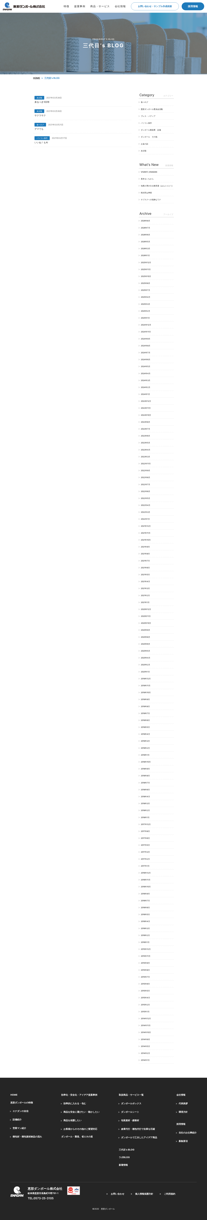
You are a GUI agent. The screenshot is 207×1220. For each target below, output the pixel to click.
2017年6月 (145, 838)
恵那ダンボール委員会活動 (152, 109)
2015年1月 (145, 1011)
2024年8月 (145, 346)
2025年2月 (145, 311)
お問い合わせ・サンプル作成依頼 (155, 6)
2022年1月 (145, 519)
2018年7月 (145, 783)
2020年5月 (145, 651)
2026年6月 (145, 235)
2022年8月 (145, 477)
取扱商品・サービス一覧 (131, 1094)
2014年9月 (145, 1039)
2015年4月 (145, 997)
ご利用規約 (169, 1193)
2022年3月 (145, 512)
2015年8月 (145, 970)
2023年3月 (145, 457)
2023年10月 (146, 415)
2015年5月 (145, 991)
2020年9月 (145, 630)
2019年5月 (145, 727)
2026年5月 (145, 241)
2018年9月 (145, 769)
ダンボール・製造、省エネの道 (77, 1136)
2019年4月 (145, 734)
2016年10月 (146, 886)
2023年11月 (146, 408)
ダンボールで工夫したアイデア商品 (139, 1137)
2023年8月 (145, 422)
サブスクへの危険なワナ (151, 199)
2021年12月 (146, 526)
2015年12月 (146, 949)
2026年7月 (145, 228)
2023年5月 (145, 443)
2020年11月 (146, 616)
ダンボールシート (130, 1111)
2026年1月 (145, 255)
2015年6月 (145, 984)
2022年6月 (145, 491)
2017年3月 (145, 852)
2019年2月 (145, 748)
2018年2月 (145, 810)
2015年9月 (145, 963)
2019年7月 (145, 713)
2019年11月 (145, 685)
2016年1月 (145, 942)
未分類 (39, 98)
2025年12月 (146, 262)
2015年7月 (145, 977)
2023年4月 (145, 450)
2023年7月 (145, 429)
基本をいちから (147, 179)
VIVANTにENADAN (149, 172)
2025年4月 (145, 297)
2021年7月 (145, 561)
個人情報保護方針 (144, 1193)
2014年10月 (146, 1032)
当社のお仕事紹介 (188, 1132)
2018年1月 (145, 817)
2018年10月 (146, 762)
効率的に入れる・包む (75, 1103)
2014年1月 (145, 1060)
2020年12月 (146, 609)
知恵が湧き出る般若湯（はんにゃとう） (157, 186)
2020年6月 (145, 644)
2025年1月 (145, 318)
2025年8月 (145, 283)
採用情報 (193, 6)
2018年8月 (145, 776)
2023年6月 (145, 436)
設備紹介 (17, 1119)
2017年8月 (145, 831)
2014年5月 (145, 1046)
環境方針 (183, 1111)
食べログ (40, 125)
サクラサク (40, 115)
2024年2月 (145, 387)
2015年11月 (145, 956)
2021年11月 (145, 533)
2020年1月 (145, 672)
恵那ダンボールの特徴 (21, 1102)
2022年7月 (145, 484)
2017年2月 (145, 859)
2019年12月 (146, 678)
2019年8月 (145, 706)
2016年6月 (145, 907)
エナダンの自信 (20, 1111)
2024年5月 (145, 366)
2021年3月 (145, 588)
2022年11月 (146, 463)
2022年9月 (145, 470)
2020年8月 (145, 637)
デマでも (39, 128)
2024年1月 (145, 394)
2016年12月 (146, 873)
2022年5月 (145, 498)
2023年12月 (146, 401)
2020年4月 (145, 658)
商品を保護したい (73, 1120)
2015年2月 (145, 1005)
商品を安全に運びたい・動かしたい (82, 1111)
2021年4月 (145, 581)
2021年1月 (145, 602)
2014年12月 (146, 1018)
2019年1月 (145, 755)
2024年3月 (145, 380)
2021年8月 (145, 554)
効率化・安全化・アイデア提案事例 (79, 1094)
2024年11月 (146, 332)
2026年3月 (145, 248)
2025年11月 (146, 269)
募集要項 (183, 1141)
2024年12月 (146, 325)
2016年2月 (145, 935)
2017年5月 (145, 845)
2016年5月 (145, 914)
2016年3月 (145, 928)
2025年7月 (145, 290)
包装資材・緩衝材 (130, 1120)
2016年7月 (145, 900)
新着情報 (123, 1164)
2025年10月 (146, 276)
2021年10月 (146, 540)
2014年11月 (146, 1025)
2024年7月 (145, 352)
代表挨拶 (183, 1103)
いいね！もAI (41, 142)
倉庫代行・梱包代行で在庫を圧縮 (138, 1128)
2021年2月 (145, 595)
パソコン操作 (42, 138)
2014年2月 (145, 1053)
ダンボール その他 (149, 137)
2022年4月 (145, 505)
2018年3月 (145, 803)
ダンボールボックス (131, 1103)
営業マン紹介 (19, 1128)
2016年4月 (145, 921)
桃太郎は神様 (146, 193)
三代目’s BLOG (126, 1149)
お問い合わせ (117, 1193)
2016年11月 (145, 880)
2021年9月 (145, 547)
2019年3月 (145, 741)
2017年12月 (146, 824)
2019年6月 (145, 720)
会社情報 (180, 1094)
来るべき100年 (42, 102)
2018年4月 (145, 796)
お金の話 (144, 144)
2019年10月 (146, 692)
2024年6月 (145, 359)
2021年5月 (145, 574)
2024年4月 (145, 373)
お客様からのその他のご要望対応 (80, 1128)
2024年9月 (145, 339)
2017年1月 (145, 866)
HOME (13, 1094)
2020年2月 (145, 665)
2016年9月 (145, 894)
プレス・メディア (148, 116)
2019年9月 (145, 699)
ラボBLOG (124, 1157)
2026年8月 (145, 221)
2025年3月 (145, 304)
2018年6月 (145, 789)
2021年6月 (145, 567)
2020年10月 (146, 623)
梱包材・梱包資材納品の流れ (27, 1136)
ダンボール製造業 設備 (151, 130)
